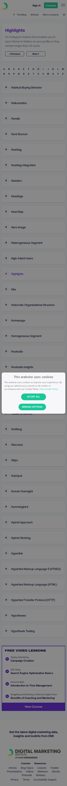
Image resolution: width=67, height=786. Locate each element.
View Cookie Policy (49, 389)
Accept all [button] (33, 396)
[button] (33, 407)
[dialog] (33, 393)
